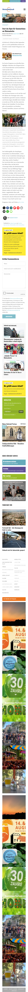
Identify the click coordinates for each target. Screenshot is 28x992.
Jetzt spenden (7, 512)
